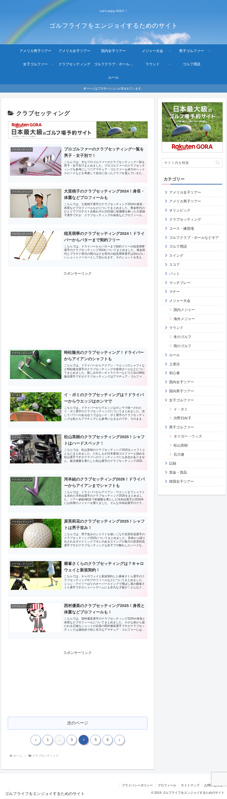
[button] (218, 162)
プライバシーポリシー (137, 785)
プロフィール (167, 785)
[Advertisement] (77, 308)
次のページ (77, 723)
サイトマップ (190, 785)
